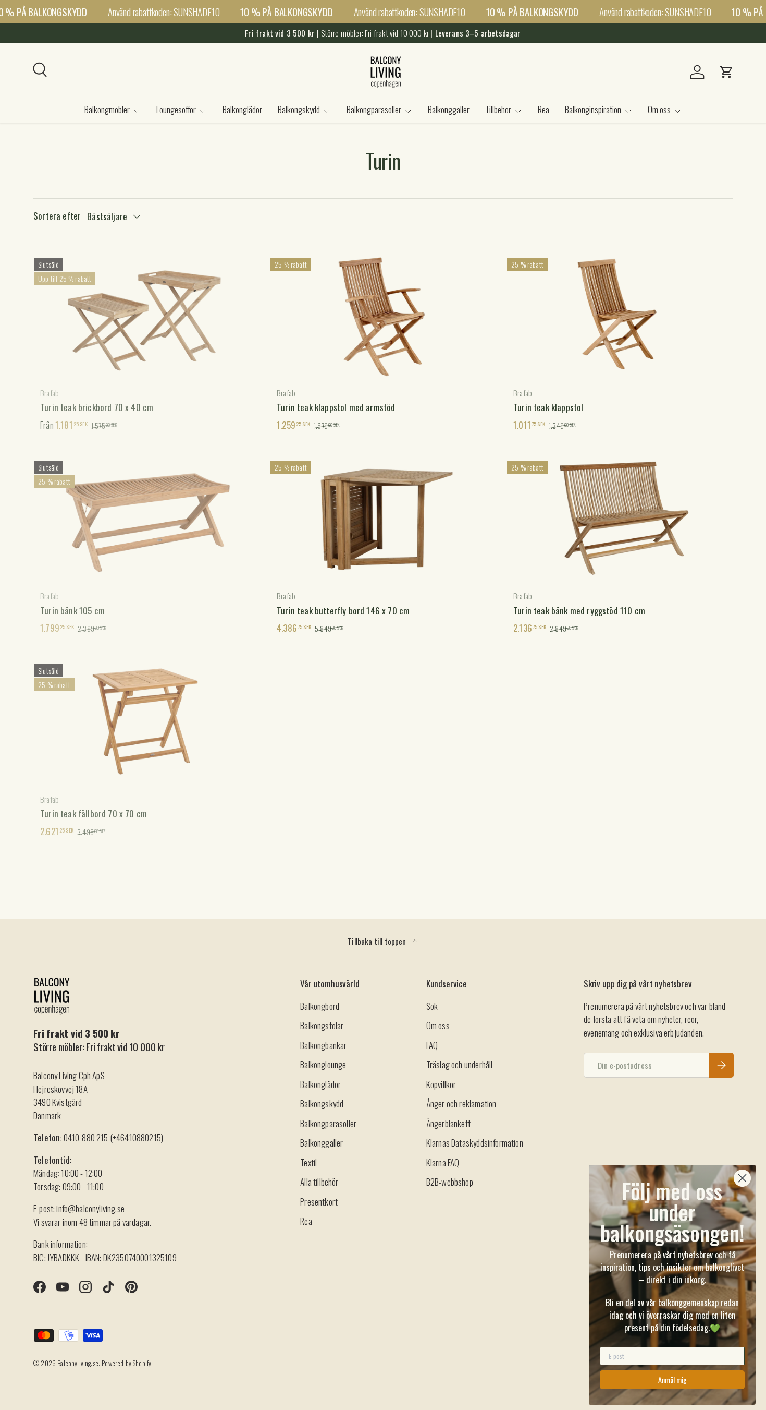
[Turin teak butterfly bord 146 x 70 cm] (383, 518)
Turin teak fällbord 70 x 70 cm (93, 813)
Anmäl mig (672, 1379)
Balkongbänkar (323, 1045)
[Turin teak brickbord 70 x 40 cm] (146, 315)
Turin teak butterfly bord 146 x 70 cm (343, 610)
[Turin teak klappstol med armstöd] (383, 315)
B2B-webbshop (449, 1181)
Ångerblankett (448, 1123)
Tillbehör (498, 109)
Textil (308, 1162)
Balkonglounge (323, 1064)
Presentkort (319, 1201)
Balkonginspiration (593, 109)
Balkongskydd (299, 109)
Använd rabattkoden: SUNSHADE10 (163, 11)
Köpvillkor (441, 1084)
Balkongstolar (321, 1025)
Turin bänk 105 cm (72, 610)
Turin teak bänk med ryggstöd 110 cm (579, 610)
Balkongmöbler (107, 109)
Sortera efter (57, 215)
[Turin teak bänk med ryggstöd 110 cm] (619, 518)
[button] (726, 72)
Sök (432, 1006)
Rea (543, 109)
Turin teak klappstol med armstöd (336, 407)
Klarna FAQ (443, 1162)
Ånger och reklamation (461, 1103)
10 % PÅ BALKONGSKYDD (286, 12)
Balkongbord (319, 1006)
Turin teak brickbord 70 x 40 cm (96, 407)
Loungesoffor (176, 109)
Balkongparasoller (374, 109)
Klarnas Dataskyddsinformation (474, 1142)
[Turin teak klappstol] (619, 315)
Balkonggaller (449, 109)
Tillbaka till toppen (378, 941)
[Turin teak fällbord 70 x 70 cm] (146, 721)
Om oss (659, 109)
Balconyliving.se (77, 1363)
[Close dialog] (742, 1178)
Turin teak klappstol (548, 407)
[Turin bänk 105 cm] (146, 518)
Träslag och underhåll (459, 1064)
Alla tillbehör (319, 1181)
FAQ (432, 1045)
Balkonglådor (242, 109)
